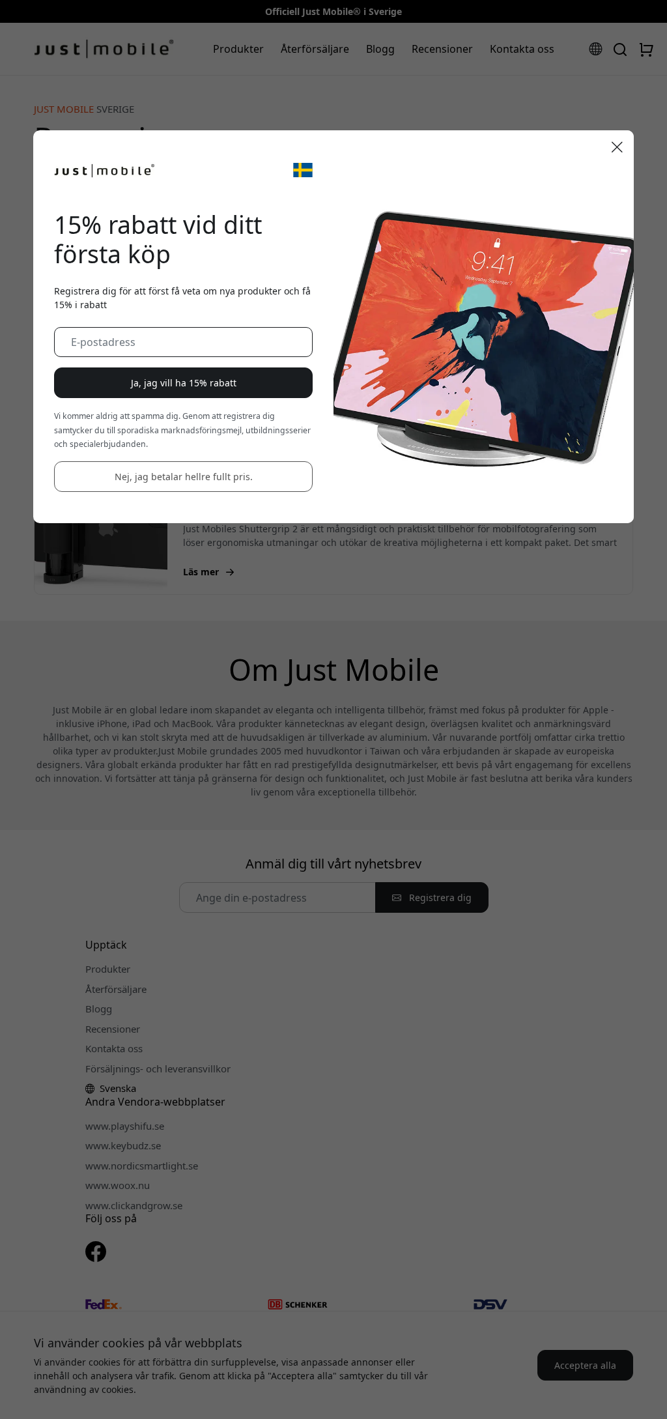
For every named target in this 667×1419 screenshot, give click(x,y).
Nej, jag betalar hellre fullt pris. (184, 476)
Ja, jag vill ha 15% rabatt (183, 383)
